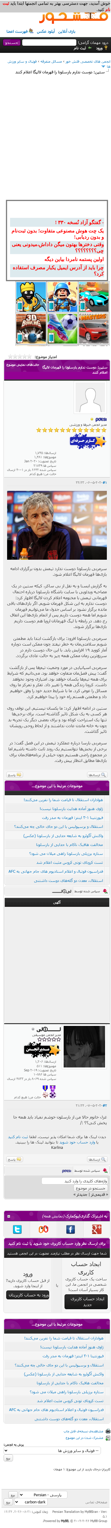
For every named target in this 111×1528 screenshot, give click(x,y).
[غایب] (92, 419)
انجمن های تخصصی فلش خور (88, 61)
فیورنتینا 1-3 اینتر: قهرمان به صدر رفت (72, 817)
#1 (105, 482)
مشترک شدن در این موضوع (84, 1438)
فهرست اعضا (17, 31)
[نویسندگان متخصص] (45, 1097)
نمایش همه (53, 1216)
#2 (105, 1105)
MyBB (64, 1521)
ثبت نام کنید (18, 1136)
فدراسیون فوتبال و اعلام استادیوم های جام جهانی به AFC (56, 871)
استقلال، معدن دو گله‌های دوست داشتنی (68, 880)
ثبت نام (80, 47)
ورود (99, 47)
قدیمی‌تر (98, 1194)
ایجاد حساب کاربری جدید (87, 1301)
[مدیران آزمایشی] (52, 1097)
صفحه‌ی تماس (96, 1502)
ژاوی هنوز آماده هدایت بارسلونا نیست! (71, 808)
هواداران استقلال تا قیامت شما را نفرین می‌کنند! (63, 799)
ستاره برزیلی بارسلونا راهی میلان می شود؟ (66, 853)
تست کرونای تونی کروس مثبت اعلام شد (69, 862)
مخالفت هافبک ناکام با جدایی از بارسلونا (69, 844)
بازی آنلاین (66, 31)
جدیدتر (82, 1194)
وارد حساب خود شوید (77, 1142)
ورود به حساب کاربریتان (29, 1294)
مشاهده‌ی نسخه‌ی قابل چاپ (83, 1431)
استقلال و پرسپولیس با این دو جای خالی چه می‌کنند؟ (58, 826)
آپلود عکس (46, 31)
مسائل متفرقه (51, 61)
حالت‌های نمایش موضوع (23, 364)
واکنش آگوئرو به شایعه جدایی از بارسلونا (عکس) (63, 835)
